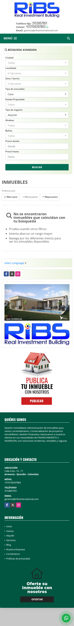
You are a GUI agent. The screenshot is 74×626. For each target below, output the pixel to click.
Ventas (10, 531)
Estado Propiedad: (15, 99)
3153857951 (39, 23)
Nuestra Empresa (15, 549)
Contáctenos (13, 554)
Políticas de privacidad (18, 558)
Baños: (8, 130)
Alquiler (10, 535)
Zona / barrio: (12, 78)
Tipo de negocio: (14, 109)
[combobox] (37, 63)
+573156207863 (35, 26)
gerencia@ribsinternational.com (21, 499)
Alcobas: (9, 120)
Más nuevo (11, 196)
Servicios (11, 540)
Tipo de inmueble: (15, 88)
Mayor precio (50, 196)
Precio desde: (12, 141)
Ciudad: (9, 57)
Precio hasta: (12, 151)
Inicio (9, 526)
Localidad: (10, 68)
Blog (8, 544)
